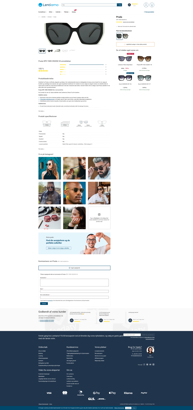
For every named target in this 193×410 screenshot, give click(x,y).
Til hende (49, 16)
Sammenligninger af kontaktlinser (47, 381)
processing (49, 300)
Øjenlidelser (41, 376)
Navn (41, 289)
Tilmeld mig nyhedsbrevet (148, 335)
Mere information (119, 408)
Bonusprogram (98, 353)
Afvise (134, 408)
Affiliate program (99, 358)
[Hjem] (39, 16)
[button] (42, 51)
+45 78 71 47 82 (138, 353)
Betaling (40, 353)
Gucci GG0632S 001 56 (125, 84)
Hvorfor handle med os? (73, 383)
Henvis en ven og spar (100, 356)
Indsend (44, 303)
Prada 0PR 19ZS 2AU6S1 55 (144, 64)
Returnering (69, 358)
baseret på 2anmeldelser (128, 22)
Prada (54, 16)
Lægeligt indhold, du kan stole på (46, 379)
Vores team (69, 376)
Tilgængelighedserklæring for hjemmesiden (78, 353)
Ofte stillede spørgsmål (72, 351)
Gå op (50, 404)
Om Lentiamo (70, 374)
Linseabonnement (99, 351)
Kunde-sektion (70, 363)
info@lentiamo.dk (137, 355)
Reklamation (70, 356)
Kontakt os (69, 386)
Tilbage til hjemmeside (43, 404)
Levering (40, 356)
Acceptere (128, 408)
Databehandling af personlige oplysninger (49, 365)
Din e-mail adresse (45, 294)
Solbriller (44, 16)
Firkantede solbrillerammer (47, 99)
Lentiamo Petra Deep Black (125, 64)
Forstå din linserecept (43, 374)
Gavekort (40, 360)
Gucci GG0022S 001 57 (144, 84)
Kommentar (43, 277)
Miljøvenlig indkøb (99, 360)
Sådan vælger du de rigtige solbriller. (58, 248)
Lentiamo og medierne (72, 381)
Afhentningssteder (43, 358)
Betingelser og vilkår (43, 363)
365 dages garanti (71, 360)
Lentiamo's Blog (71, 379)
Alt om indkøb (42, 351)
